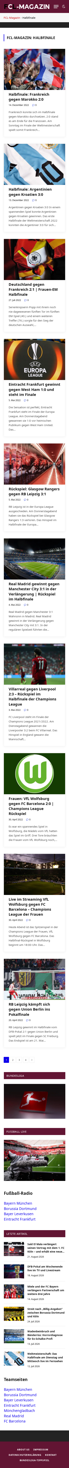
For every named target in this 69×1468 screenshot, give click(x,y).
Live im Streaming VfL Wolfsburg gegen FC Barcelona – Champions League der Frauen (30, 907)
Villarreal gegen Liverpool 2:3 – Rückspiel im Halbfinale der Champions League (32, 697)
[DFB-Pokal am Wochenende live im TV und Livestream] (14, 1271)
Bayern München (18, 1203)
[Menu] (56, 6)
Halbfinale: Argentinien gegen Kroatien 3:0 (30, 192)
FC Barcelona (15, 1421)
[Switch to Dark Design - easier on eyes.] (63, 6)
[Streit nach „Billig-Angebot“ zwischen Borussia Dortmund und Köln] (14, 1314)
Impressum (40, 1449)
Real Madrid (14, 1416)
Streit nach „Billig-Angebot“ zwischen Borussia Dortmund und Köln (46, 1312)
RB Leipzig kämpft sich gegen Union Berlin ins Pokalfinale (29, 1009)
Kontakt (51, 1455)
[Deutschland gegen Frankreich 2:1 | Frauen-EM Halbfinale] (34, 259)
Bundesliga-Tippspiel (34, 1460)
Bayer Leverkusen (18, 1213)
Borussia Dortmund (20, 1208)
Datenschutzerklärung (25, 1455)
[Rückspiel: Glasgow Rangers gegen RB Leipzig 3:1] (34, 464)
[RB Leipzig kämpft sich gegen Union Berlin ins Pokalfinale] (34, 979)
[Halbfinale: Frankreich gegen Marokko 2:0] (34, 69)
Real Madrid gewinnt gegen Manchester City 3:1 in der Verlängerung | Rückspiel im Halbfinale (34, 591)
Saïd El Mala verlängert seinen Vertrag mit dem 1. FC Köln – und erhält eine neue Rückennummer (45, 1249)
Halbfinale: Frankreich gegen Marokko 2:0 (29, 97)
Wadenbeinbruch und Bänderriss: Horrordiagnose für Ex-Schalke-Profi (45, 1335)
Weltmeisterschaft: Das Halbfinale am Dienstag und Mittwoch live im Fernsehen (45, 1357)
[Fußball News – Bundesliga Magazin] (27, 6)
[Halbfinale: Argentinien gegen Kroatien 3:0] (34, 164)
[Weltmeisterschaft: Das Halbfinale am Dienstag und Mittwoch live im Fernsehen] (14, 1359)
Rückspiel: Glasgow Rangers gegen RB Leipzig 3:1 (34, 491)
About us (23, 1449)
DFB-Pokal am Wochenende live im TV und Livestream (45, 1268)
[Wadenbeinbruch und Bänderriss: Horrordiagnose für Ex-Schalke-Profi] (14, 1336)
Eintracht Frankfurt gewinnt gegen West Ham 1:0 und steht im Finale (34, 389)
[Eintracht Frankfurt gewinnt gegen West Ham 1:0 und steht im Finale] (34, 359)
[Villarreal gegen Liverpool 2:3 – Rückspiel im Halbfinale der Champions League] (34, 664)
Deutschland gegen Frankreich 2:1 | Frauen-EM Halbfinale (33, 289)
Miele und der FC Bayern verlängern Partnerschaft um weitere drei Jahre (45, 1290)
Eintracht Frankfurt (20, 1219)
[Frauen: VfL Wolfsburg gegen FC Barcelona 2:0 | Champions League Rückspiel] (34, 773)
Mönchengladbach (19, 1410)
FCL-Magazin (12, 17)
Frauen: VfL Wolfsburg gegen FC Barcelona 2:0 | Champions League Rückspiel (31, 806)
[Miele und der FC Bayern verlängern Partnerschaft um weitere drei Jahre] (14, 1291)
